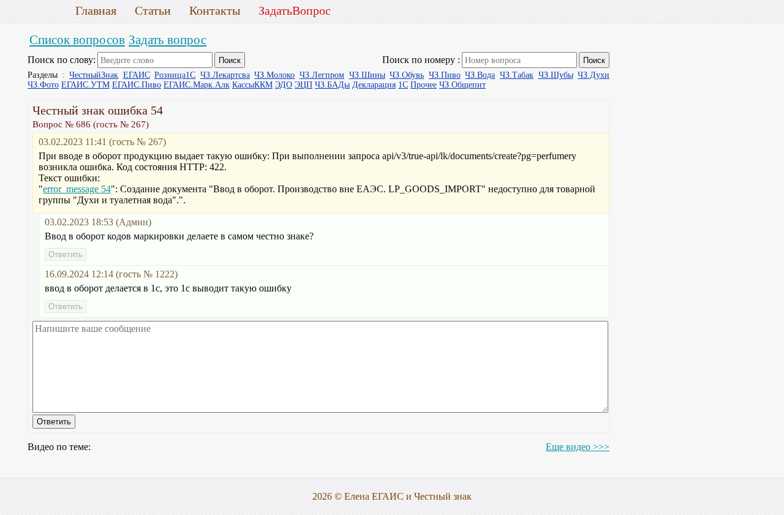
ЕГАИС (136, 75)
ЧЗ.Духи (593, 75)
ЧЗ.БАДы (332, 84)
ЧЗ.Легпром (322, 75)
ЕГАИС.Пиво (136, 84)
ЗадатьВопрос (294, 10)
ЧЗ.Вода (480, 75)
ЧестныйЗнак (93, 75)
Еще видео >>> (577, 447)
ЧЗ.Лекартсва (225, 75)
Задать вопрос (167, 39)
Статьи (153, 10)
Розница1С (174, 75)
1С (403, 84)
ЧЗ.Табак (516, 75)
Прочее (423, 84)
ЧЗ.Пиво (445, 75)
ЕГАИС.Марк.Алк (197, 84)
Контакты (214, 10)
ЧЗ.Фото (43, 84)
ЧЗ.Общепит (462, 84)
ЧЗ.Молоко (274, 75)
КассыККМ (252, 84)
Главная (95, 10)
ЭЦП (303, 84)
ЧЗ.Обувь (407, 75)
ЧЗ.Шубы (555, 75)
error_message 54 (77, 189)
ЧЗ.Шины (367, 75)
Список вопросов (77, 39)
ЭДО (283, 84)
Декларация (374, 84)
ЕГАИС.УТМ (85, 84)
